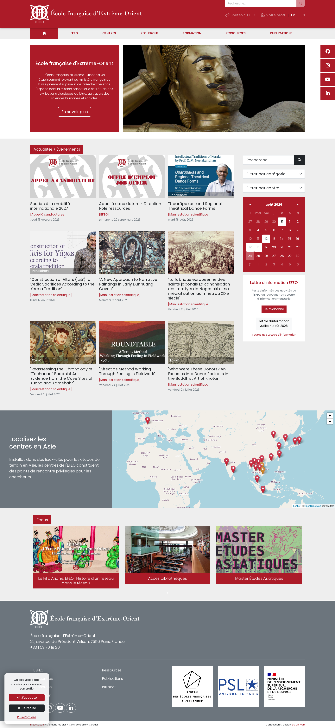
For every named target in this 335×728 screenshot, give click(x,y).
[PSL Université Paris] (238, 686)
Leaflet (296, 505)
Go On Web (298, 724)
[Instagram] (327, 65)
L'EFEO (38, 670)
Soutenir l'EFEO (242, 15)
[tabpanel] (76, 558)
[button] (255, 467)
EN (303, 15)
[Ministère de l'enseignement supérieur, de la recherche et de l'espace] (284, 686)
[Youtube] (327, 79)
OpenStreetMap (312, 505)
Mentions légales (56, 724)
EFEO (74, 33)
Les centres (43, 678)
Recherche (149, 33)
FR (293, 15)
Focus (42, 520)
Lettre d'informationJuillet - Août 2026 (274, 323)
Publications (281, 33)
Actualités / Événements (57, 149)
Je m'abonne (274, 309)
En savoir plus (74, 111)
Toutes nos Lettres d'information (274, 335)
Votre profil (275, 15)
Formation (192, 33)
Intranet (109, 686)
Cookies (93, 724)
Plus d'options (26, 717)
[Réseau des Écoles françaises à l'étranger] (192, 686)
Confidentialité (77, 724)
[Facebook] (327, 51)
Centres (109, 33)
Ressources (236, 33)
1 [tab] (167, 593)
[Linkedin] (327, 93)
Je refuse (28, 708)
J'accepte (29, 697)
